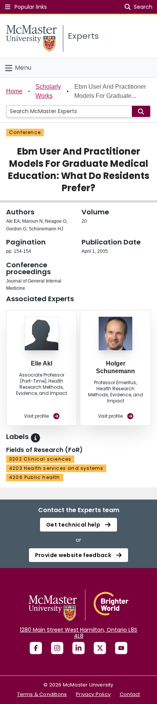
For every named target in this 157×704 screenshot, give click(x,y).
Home (14, 91)
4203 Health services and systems (56, 468)
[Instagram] (57, 648)
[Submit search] (141, 111)
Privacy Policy (93, 694)
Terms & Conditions (42, 694)
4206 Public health (34, 477)
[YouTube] (121, 648)
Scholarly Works (48, 91)
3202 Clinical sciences (40, 459)
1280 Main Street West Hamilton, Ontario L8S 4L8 (78, 633)
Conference (25, 132)
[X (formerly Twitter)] (100, 648)
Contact (130, 694)
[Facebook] (36, 648)
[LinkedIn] (78, 648)
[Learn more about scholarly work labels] (35, 437)
